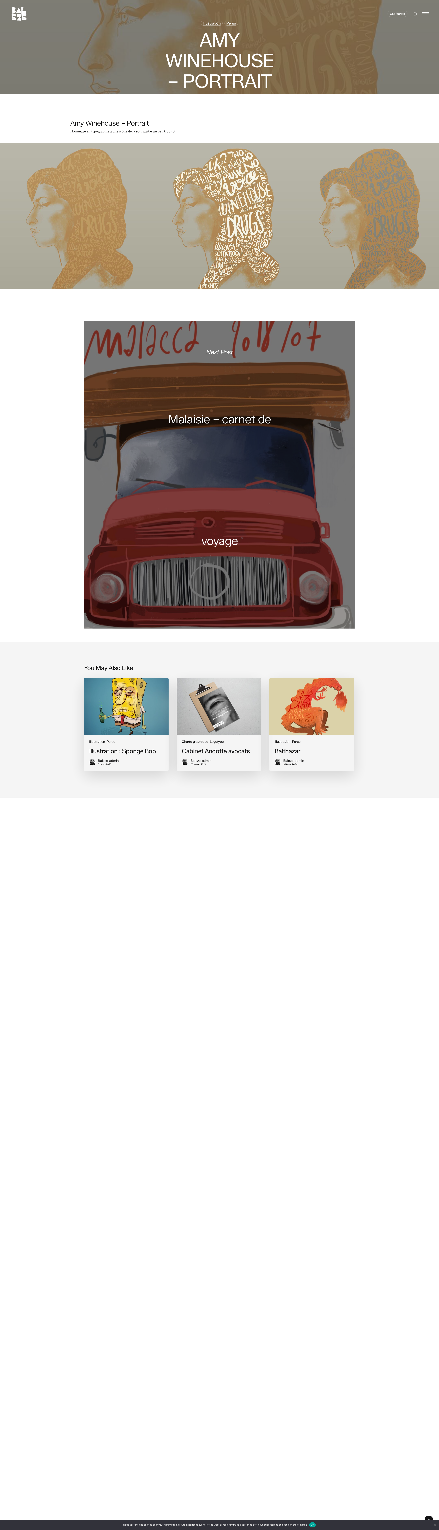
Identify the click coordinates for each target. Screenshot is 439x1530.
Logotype (217, 742)
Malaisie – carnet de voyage (219, 475)
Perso (231, 23)
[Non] (434, 1525)
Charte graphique (195, 742)
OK (312, 1524)
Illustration (212, 23)
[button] (425, 14)
